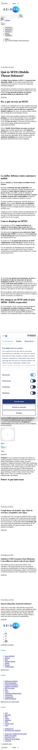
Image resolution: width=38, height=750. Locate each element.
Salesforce (8, 720)
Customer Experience (11, 684)
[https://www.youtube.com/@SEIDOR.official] (6, 642)
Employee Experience (11, 686)
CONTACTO (9, 729)
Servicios (8, 27)
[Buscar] (21, 16)
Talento (7, 33)
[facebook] (1, 447)
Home (7, 39)
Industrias (8, 29)
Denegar (19, 413)
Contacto (7, 20)
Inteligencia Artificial (11, 681)
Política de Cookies (11, 735)
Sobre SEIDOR (9, 656)
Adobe (7, 718)
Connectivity (9, 695)
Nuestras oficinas (10, 661)
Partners (7, 31)
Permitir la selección (19, 407)
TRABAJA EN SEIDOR (12, 730)
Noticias (7, 658)
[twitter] (5, 447)
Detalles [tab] (19, 341)
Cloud (6, 691)
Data (6, 690)
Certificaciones (9, 667)
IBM (6, 716)
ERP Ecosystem (10, 688)
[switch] (33, 380)
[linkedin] (3, 447)
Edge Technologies (10, 683)
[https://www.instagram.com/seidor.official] (6, 637)
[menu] (1, 22)
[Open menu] (3, 24)
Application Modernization (13, 693)
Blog (6, 660)
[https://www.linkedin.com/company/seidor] (6, 634)
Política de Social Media (12, 739)
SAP (6, 713)
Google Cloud (9, 723)
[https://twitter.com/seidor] (6, 639)
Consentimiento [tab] (7, 341)
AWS (6, 722)
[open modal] (8, 434)
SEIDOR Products (10, 699)
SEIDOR (7, 35)
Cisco (6, 725)
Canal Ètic (8, 741)
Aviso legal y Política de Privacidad (16, 734)
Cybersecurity (9, 697)
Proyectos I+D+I (10, 737)
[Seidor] (12, 9)
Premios (7, 665)
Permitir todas (19, 401)
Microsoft (8, 715)
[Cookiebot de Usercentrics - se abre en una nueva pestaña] (27, 336)
